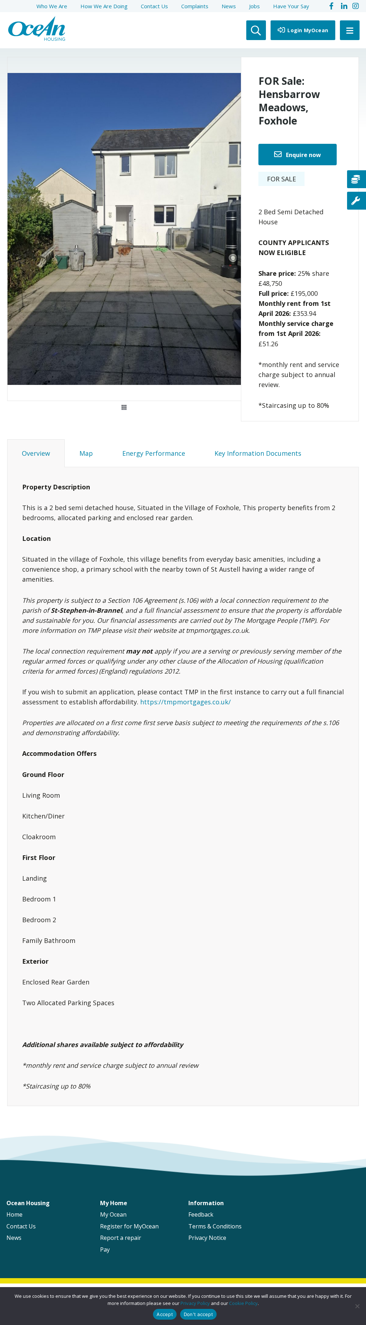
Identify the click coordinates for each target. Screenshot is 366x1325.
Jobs (254, 6)
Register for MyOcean (129, 1226)
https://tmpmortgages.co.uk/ (185, 702)
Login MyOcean (307, 30)
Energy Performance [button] (153, 453)
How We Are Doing (104, 6)
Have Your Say (291, 6)
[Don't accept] (357, 1306)
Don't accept (198, 1314)
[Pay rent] (356, 179)
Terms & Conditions (215, 1226)
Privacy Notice (207, 1238)
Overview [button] (36, 453)
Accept (165, 1314)
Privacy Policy (195, 1303)
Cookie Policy (243, 1303)
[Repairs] (356, 201)
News (229, 6)
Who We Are (51, 6)
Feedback (200, 1214)
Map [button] (86, 453)
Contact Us (154, 6)
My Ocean (113, 1214)
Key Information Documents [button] (257, 453)
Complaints (194, 6)
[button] (124, 407)
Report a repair (120, 1238)
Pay (105, 1249)
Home (14, 1214)
